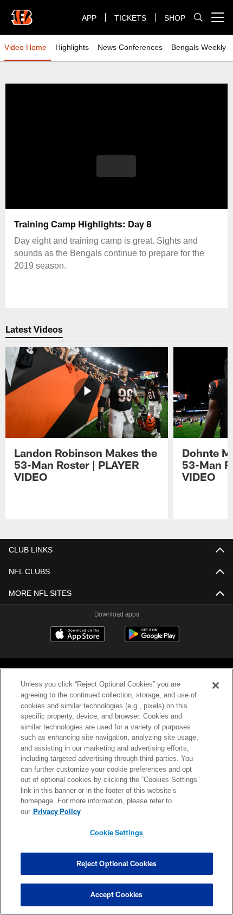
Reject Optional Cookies (116, 863)
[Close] (216, 696)
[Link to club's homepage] (22, 13)
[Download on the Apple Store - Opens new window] (77, 635)
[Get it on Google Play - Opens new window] (152, 639)
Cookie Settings (116, 832)
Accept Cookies (116, 894)
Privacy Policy (140, 811)
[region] (116, 797)
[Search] (198, 17)
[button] (116, 166)
